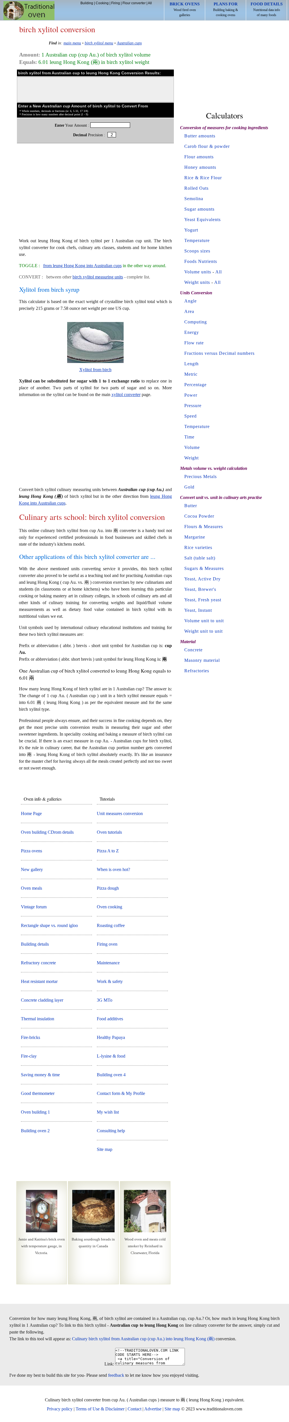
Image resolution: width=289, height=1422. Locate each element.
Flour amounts (199, 156)
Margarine (194, 537)
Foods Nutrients (200, 261)
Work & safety (110, 981)
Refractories (196, 670)
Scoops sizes (197, 250)
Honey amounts (200, 167)
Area (189, 311)
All (150, 3)
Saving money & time (40, 1074)
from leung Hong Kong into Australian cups (82, 265)
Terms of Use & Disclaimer (100, 1408)
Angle (190, 301)
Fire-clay (29, 1056)
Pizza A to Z (108, 850)
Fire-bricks (30, 1037)
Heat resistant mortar (39, 981)
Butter (190, 505)
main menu (72, 43)
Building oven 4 (111, 1074)
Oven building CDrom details (47, 832)
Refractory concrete (38, 962)
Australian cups (129, 43)
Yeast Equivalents (202, 219)
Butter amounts (199, 135)
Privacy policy (60, 1408)
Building (86, 3)
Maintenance (108, 962)
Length (191, 363)
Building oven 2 (35, 1130)
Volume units (197, 271)
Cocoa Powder (199, 516)
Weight (191, 457)
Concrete (193, 649)
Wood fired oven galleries (185, 9)
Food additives (110, 1018)
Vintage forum (34, 906)
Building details (35, 944)
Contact (134, 1408)
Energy (191, 332)
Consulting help (111, 1130)
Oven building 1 (35, 1112)
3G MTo (104, 1000)
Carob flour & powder (207, 146)
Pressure (193, 405)
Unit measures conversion (120, 813)
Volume (192, 447)
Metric (191, 374)
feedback (116, 1375)
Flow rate (194, 342)
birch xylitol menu (99, 43)
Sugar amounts (199, 209)
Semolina (193, 198)
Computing (195, 321)
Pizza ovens (31, 850)
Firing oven (107, 944)
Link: (109, 1364)
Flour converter (134, 3)
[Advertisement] (95, 193)
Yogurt (191, 230)
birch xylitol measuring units (98, 277)
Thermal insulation (37, 1018)
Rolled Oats (196, 188)
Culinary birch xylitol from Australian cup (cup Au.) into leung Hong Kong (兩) (143, 1338)
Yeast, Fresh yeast (202, 599)
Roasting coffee (111, 925)
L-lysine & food (111, 1056)
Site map (104, 1149)
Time (189, 437)
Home (28, 10)
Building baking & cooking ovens (225, 9)
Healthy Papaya (111, 1037)
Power (190, 395)
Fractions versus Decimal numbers (219, 353)
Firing (115, 3)
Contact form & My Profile (121, 1093)
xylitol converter (126, 394)
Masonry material (202, 660)
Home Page (31, 813)
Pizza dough (108, 888)
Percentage (195, 384)
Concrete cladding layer (42, 1000)
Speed (190, 416)
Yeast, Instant (198, 610)
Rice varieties (198, 547)
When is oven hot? (113, 869)
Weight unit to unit (203, 631)
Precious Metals (200, 476)
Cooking (102, 3)
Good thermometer (37, 1093)
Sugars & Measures (204, 568)
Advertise (152, 1408)
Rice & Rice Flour (203, 177)
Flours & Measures (203, 526)
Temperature (197, 240)
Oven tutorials (109, 832)
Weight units (197, 282)
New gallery (32, 869)
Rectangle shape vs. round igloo (49, 925)
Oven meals (31, 888)
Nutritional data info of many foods (267, 9)
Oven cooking (109, 906)
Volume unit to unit (204, 620)
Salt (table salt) (199, 558)
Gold (189, 487)
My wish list (108, 1112)
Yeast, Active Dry (202, 578)
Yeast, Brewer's (200, 589)
